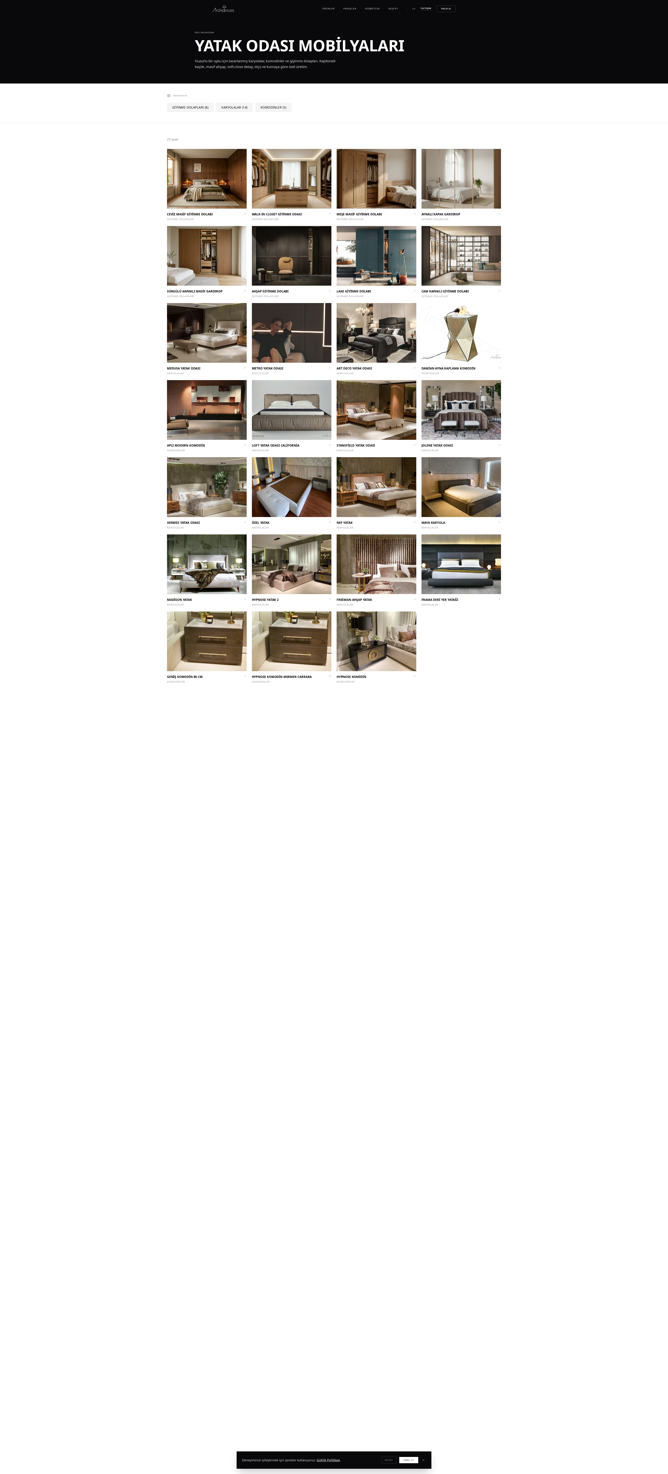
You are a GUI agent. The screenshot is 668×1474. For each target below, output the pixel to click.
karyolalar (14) (234, 107)
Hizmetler (372, 8)
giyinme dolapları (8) (190, 107)
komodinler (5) (273, 107)
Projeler (349, 8)
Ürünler (328, 8)
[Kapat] (423, 1460)
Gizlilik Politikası (328, 1460)
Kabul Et (409, 1460)
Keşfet (393, 8)
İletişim (426, 8)
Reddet (389, 1460)
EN (414, 8)
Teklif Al (446, 8)
